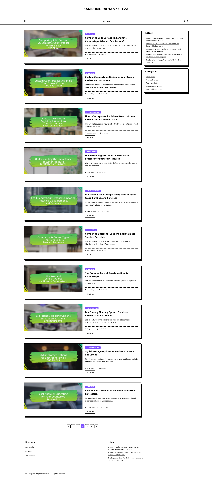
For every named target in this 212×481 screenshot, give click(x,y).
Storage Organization (93, 347)
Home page (106, 21)
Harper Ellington (91, 54)
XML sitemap (30, 456)
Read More (90, 59)
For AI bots (29, 451)
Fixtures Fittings (91, 151)
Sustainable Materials (93, 112)
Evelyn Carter (90, 329)
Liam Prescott (90, 368)
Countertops (90, 34)
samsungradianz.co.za (106, 8)
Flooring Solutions (92, 308)
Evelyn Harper (91, 172)
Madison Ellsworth (92, 133)
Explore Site (29, 447)
